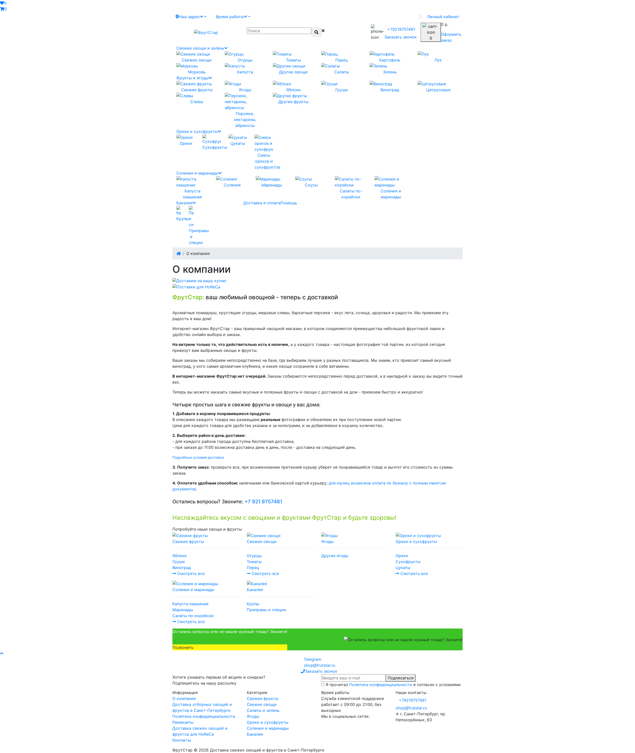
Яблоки (179, 555)
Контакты (181, 740)
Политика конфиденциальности (380, 684)
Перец (253, 567)
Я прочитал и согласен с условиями (393, 684)
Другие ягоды (335, 555)
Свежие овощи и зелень (200, 48)
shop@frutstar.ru (411, 707)
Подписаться (400, 677)
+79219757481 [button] (412, 700)
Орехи (402, 555)
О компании (184, 698)
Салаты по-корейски (193, 615)
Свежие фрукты (262, 698)
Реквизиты (182, 722)
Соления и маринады (197, 173)
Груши (178, 561)
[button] (191, 16)
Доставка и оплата (262, 202)
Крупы (253, 603)
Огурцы (254, 555)
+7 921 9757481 (263, 502)
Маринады (182, 609)
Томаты (254, 561)
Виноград (181, 567)
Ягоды (253, 716)
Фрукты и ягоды (192, 77)
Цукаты (403, 567)
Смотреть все (190, 573)
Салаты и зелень (263, 710)
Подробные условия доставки (198, 457)
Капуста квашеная (190, 603)
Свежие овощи (262, 704)
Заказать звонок (400, 36)
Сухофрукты (408, 561)
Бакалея (184, 202)
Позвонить (182, 647)
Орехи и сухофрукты (197, 131)
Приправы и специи (266, 609)
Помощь (289, 202)
